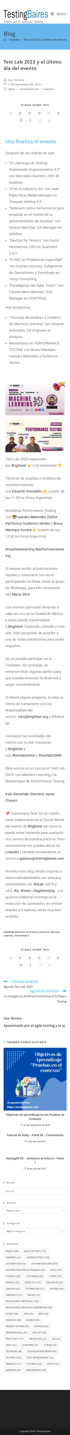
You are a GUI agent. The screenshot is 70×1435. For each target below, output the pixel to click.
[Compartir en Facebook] (20, 113)
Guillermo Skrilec (36, 523)
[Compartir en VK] (58, 113)
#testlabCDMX (50, 755)
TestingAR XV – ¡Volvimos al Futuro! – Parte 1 (35, 1160)
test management (40, 1357)
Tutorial (33, 1363)
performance (22, 935)
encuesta (54, 1282)
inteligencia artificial (38, 932)
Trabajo (13, 1363)
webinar (13, 1370)
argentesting (37, 1257)
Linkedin (12, 852)
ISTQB (12, 1313)
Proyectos (38, 1338)
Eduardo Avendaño (27, 491)
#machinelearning (19, 549)
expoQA (56, 1288)
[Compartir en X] (10, 113)
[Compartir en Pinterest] (29, 113)
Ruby (11, 1345)
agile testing (35, 1251)
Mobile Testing (17, 1326)
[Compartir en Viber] (48, 113)
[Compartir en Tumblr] (30, 120)
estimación (35, 1288)
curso (55, 1276)
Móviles (41, 1326)
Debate (12, 1282)
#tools (25, 890)
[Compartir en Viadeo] (39, 120)
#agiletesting (44, 890)
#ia (16, 890)
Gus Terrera (16, 80)
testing (13, 1357)
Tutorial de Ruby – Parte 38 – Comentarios (35, 1135)
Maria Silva (21, 594)
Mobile (32, 1320)
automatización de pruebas (25, 1269)
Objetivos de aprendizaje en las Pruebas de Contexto (35, 1117)
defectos (33, 1282)
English (13, 1288)
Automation (16, 1263)
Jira (28, 1313)
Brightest (18, 465)
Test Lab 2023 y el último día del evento (46, 39)
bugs (56, 1269)
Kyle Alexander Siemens (24, 794)
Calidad (13, 1276)
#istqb (38, 884)
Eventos (49, 89)
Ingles (33, 1294)
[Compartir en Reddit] (20, 120)
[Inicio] (5, 39)
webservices (36, 1370)
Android (13, 1257)
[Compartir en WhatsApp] (49, 120)
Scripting (30, 1345)
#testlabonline (23, 755)
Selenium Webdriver (42, 1351)
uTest (53, 1363)
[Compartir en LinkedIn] (39, 113)
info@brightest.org (33, 717)
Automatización (29, 89)
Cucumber (34, 1276)
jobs (44, 1313)
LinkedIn (13, 1320)
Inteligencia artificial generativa (29, 1307)
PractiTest (15, 1338)
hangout (14, 1294)
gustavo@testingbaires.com (41, 858)
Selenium (14, 1351)
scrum (50, 1345)
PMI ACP (39, 1332)
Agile (11, 89)
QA (56, 1338)
